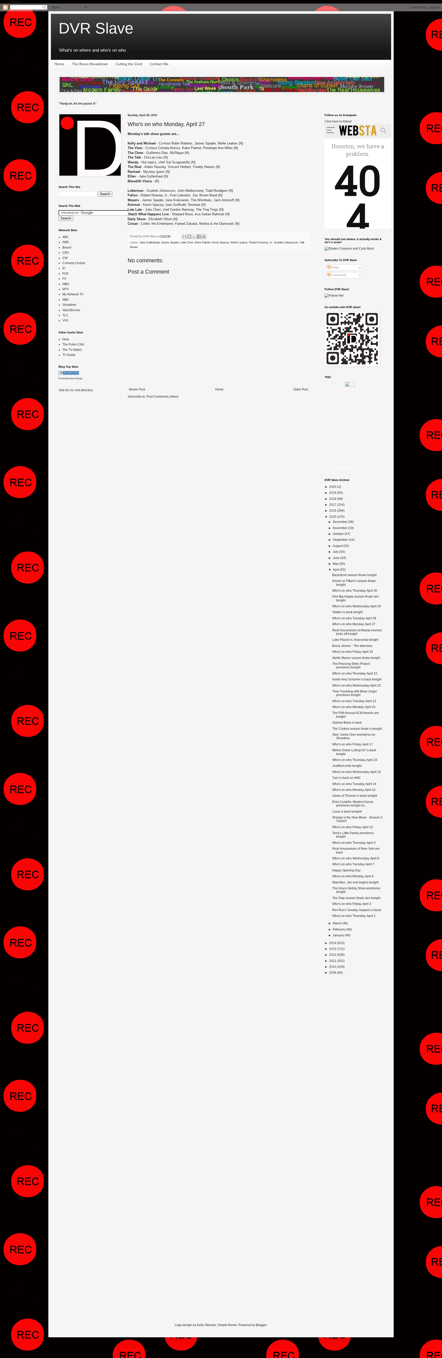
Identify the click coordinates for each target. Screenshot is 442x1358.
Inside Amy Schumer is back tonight (356, 679)
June (336, 558)
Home (59, 64)
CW (65, 258)
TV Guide (68, 355)
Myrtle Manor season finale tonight (356, 658)
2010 (333, 967)
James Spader (170, 242)
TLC (65, 315)
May (336, 564)
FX (64, 278)
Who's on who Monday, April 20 (353, 707)
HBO (65, 284)
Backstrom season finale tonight (354, 575)
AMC (65, 242)
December (340, 522)
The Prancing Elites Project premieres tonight (351, 665)
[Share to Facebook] (199, 236)
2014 (333, 943)
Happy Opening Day (346, 870)
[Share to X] (194, 236)
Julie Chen (186, 242)
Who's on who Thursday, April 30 (354, 590)
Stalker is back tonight (347, 612)
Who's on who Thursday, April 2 (353, 916)
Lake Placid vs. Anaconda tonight (355, 640)
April (336, 569)
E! (63, 268)
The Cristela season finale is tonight (357, 729)
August (338, 546)
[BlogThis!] (189, 236)
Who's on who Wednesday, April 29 (356, 606)
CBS (65, 252)
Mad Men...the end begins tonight (355, 882)
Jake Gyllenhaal (149, 242)
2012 (333, 955)
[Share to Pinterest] (203, 236)
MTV (65, 289)
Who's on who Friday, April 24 (352, 652)
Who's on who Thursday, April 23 (354, 673)
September (341, 540)
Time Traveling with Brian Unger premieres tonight (354, 693)
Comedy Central (73, 263)
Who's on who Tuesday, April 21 (354, 701)
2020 (333, 487)
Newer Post (137, 389)
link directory (84, 390)
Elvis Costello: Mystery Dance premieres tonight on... (352, 803)
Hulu (65, 339)
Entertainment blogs (70, 378)
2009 (333, 972)
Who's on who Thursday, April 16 (354, 760)
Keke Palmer (203, 242)
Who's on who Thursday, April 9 (353, 843)
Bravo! (66, 247)
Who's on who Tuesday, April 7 (353, 864)
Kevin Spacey (220, 242)
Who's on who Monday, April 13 (353, 790)
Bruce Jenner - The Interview (352, 646)
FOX (65, 273)
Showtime (69, 305)
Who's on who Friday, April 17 (352, 744)
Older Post (300, 389)
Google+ (16, 2)
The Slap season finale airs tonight (356, 898)
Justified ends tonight (347, 766)
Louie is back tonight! (347, 811)
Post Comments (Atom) (163, 396)
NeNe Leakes (239, 242)
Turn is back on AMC (346, 778)
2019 (333, 493)
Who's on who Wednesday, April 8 (355, 858)
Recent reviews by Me (343, 389)
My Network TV (72, 294)
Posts (334, 267)
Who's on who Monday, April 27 (166, 124)
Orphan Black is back (347, 722)
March (337, 923)
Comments (338, 275)
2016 (333, 510)
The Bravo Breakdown (90, 64)
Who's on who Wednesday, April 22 (356, 685)
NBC (65, 299)
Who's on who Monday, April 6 (353, 876)
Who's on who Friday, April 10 (352, 827)
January (339, 935)
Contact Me (159, 64)
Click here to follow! (338, 121)
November (340, 528)
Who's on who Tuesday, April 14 (354, 784)
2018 (333, 499)
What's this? (344, 468)
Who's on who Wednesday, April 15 (356, 772)
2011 (333, 961)
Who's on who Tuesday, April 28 (354, 618)
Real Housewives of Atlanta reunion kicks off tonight (357, 632)
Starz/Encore (71, 310)
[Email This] (184, 236)
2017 (333, 505)
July (336, 552)
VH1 (65, 320)
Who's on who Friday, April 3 (351, 904)
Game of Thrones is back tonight (354, 796)
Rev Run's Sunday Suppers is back (356, 910)
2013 (333, 949)
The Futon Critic (73, 344)
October (339, 534)
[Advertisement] (79, 477)
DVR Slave (96, 28)
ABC (65, 237)
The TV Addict (72, 350)
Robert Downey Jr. (260, 242)
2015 (333, 517)
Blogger (261, 1325)
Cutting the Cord (129, 64)
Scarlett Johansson (286, 242)
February (339, 929)
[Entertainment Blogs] (69, 374)
